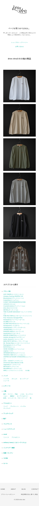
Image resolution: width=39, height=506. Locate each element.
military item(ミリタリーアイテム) (14, 442)
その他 (27, 370)
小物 (4, 391)
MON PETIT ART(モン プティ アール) (15, 341)
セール (5, 463)
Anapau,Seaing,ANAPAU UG (13, 296)
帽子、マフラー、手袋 (10, 394)
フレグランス (7, 424)
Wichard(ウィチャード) (11, 366)
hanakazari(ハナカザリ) (11, 325)
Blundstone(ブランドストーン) (13, 298)
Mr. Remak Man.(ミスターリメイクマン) (16, 343)
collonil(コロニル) (9, 304)
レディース (7, 386)
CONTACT (35, 489)
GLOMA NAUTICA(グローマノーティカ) (16, 323)
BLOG (24, 489)
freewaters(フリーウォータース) (13, 319)
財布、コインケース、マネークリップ (15, 398)
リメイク (6, 437)
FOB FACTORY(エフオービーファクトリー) (17, 316)
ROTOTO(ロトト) (9, 347)
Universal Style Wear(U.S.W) (13, 362)
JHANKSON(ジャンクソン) (12, 329)
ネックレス (7, 408)
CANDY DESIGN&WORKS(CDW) (14, 302)
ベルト (5, 396)
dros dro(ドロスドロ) (10, 308)
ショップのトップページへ (19, 42)
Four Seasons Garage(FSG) (13, 318)
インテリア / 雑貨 (9, 447)
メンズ (5, 375)
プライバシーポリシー (8, 494)
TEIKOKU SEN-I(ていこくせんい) (14, 355)
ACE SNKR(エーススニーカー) (13, 294)
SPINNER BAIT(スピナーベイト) (14, 353)
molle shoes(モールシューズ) (13, 339)
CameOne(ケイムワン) (10, 300)
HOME (3, 489)
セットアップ (24, 379)
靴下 (4, 418)
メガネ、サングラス (26, 394)
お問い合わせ (19, 46)
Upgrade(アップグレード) (11, 364)
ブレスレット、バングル (18, 406)
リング (5, 406)
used (5, 434)
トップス (6, 379)
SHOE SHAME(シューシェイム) (13, 349)
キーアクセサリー (22, 396)
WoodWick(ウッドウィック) (12, 368)
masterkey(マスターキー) (11, 333)
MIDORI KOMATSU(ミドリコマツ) (14, 335)
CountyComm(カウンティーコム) (14, 306)
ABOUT (13, 489)
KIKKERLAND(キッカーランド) (13, 331)
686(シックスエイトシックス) (13, 370)
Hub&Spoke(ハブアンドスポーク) (14, 327)
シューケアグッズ (9, 429)
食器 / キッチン (8, 453)
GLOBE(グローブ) (9, 321)
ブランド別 (7, 291)
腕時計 (12, 396)
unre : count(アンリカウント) (13, 360)
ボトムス (14, 379)
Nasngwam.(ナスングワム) (12, 345)
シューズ (6, 380)
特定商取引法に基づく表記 (29, 494)
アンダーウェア (8, 413)
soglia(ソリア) (8, 351)
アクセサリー (7, 403)
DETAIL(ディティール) (10, 310)
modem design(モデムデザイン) (13, 337)
